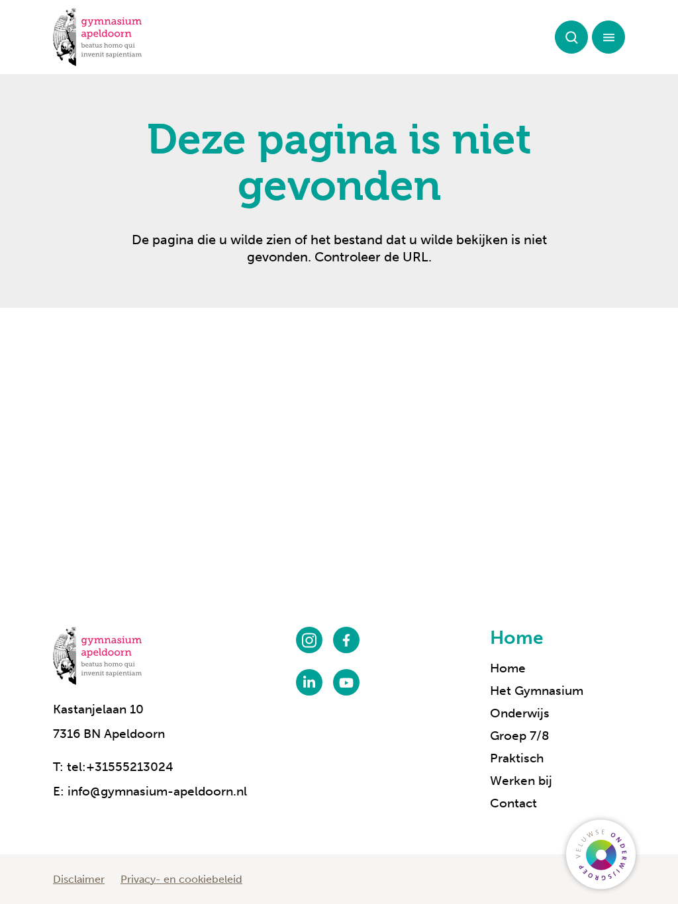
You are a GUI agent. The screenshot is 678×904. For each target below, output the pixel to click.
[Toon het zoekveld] (571, 37)
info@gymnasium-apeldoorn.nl (157, 791)
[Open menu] (608, 37)
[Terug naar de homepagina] (97, 37)
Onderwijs (520, 713)
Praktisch (517, 758)
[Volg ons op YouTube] (346, 682)
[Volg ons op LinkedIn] (309, 682)
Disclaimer (79, 879)
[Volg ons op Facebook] (346, 640)
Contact (513, 803)
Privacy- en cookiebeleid (181, 879)
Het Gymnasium (536, 690)
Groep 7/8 (520, 735)
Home (517, 638)
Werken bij (521, 780)
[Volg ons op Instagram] (309, 640)
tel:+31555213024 (120, 766)
